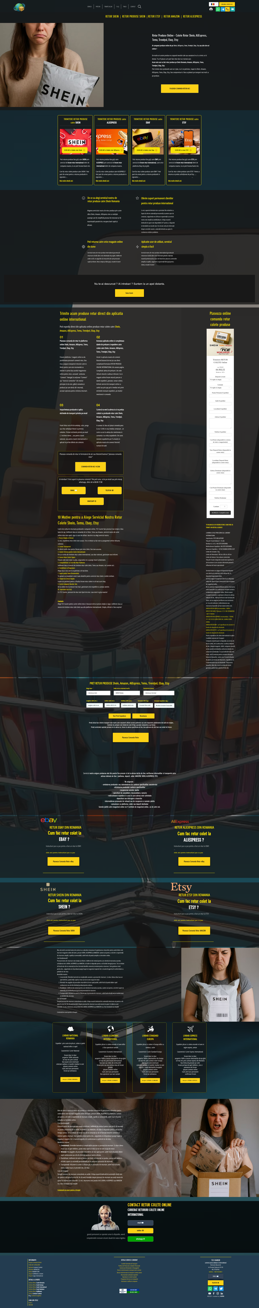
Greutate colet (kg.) (143, 701)
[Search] (139, 6)
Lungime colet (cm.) (91, 701)
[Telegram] (215, 1288)
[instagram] (217, 1293)
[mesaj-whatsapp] (218, 9)
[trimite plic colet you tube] (209, 1293)
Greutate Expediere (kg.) (161, 701)
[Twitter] (221, 1288)
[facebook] (213, 1293)
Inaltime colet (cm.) (126, 701)
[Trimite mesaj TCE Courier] (210, 1288)
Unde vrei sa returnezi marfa (122, 688)
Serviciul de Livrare (148, 688)
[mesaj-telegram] (223, 9)
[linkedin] (221, 1293)
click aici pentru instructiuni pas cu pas (60, 853)
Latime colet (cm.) (110, 701)
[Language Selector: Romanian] (214, 4)
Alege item (89, 688)
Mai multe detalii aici (66, 181)
